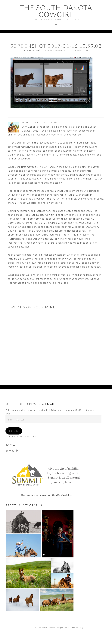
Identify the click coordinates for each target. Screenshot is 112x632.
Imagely (79, 627)
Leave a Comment (80, 50)
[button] (23, 522)
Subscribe (14, 431)
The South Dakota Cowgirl (56, 10)
